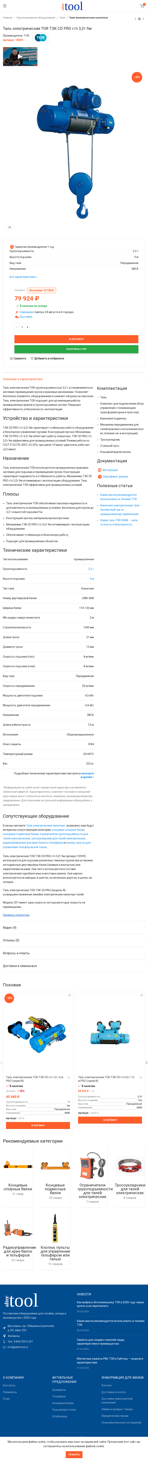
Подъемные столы (64, 1409)
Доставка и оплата (114, 1392)
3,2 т (91, 568)
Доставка (26, 316)
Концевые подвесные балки (55, 1189)
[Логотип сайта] (74, 5)
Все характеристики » (23, 276)
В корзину (76, 339)
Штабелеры (59, 1416)
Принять (74, 1454)
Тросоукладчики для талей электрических (130, 1189)
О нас (6, 1398)
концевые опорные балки (68, 829)
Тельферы (59, 1396)
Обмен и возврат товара (117, 1409)
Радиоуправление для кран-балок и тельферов (19, 1251)
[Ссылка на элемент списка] (37, 1336)
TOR (26, 35)
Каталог (107, 1385)
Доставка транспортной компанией (117, 1400)
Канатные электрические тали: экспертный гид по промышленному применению (120, 510)
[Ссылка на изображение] (24, 1299)
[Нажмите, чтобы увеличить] (9, 227)
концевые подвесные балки (21, 834)
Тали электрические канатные (88, 17)
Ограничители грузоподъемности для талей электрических (95, 1191)
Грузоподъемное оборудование (36, 17)
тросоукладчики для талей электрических (58, 838)
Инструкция (110, 470)
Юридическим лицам (115, 1415)
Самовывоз (27, 312)
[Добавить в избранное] (69, 995)
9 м (92, 578)
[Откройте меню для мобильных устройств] (5, 6)
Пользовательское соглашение (121, 1422)
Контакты (9, 1385)
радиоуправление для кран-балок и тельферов (33, 842)
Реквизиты (10, 1392)
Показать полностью (16, 915)
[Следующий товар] (143, 19)
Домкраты (59, 1389)
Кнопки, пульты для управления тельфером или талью (55, 1253)
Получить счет (76, 349)
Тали (62, 17)
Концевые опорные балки (18, 1187)
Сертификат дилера (115, 476)
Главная (8, 17)
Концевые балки (62, 1403)
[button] (38, 1125)
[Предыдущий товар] (135, 19)
